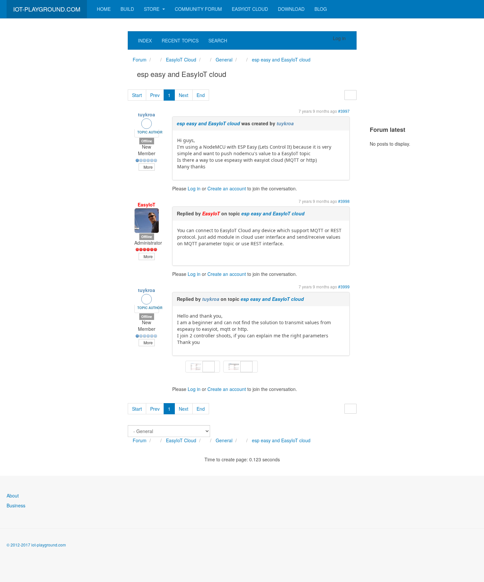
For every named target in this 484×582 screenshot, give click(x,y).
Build (127, 9)
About (13, 495)
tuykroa (146, 114)
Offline (146, 140)
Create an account (226, 188)
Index (145, 40)
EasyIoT (146, 204)
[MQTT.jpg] (234, 366)
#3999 (344, 286)
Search (217, 40)
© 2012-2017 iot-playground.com (36, 544)
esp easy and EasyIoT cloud (208, 123)
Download (291, 9)
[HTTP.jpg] (196, 366)
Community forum (198, 9)
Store (152, 9)
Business (16, 505)
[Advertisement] (56, 130)
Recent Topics (180, 40)
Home (104, 9)
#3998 (344, 201)
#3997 (344, 111)
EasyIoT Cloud (250, 9)
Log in (194, 188)
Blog (320, 9)
